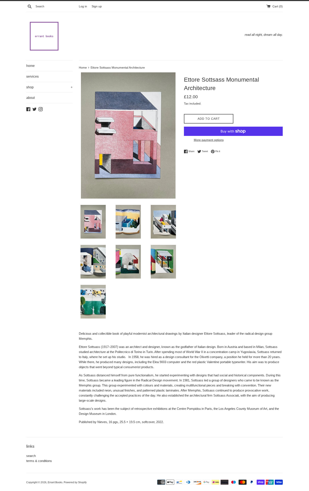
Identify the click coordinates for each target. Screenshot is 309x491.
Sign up (97, 6)
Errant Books (55, 482)
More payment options (209, 140)
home (30, 66)
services (32, 76)
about (30, 98)
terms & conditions (39, 461)
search (31, 456)
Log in (83, 6)
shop (49, 87)
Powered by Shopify (75, 482)
